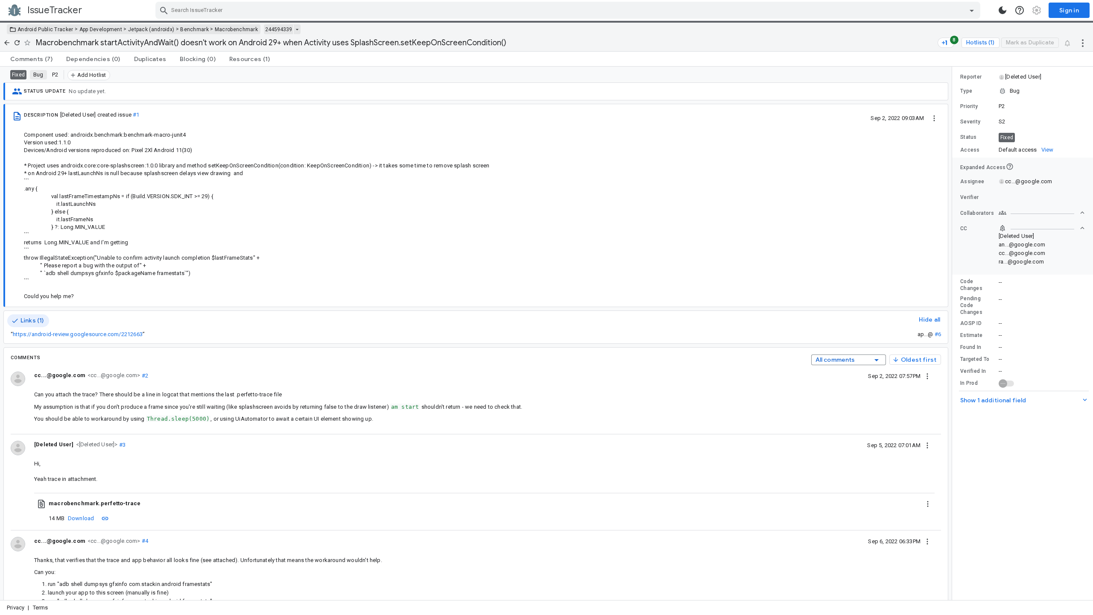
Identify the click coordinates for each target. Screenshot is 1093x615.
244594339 (278, 29)
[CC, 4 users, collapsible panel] (1042, 228)
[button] (96, 444)
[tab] (31, 59)
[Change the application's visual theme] (1002, 10)
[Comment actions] (927, 376)
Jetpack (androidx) (151, 29)
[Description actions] (934, 118)
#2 (144, 375)
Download (81, 518)
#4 (144, 541)
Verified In (973, 371)
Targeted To (974, 359)
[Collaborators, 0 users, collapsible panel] (1042, 213)
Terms (40, 607)
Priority (969, 106)
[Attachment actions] (928, 503)
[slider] (953, 333)
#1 (136, 114)
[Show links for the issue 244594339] (297, 29)
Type (966, 91)
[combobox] (569, 10)
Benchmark (194, 29)
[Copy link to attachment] (105, 518)
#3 (122, 444)
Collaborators (977, 213)
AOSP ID (971, 323)
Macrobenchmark (236, 29)
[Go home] (7, 43)
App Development (101, 29)
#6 (938, 334)
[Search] (164, 10)
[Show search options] (972, 10)
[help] (1019, 10)
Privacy (15, 607)
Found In (970, 347)
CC (963, 228)
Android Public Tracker (45, 29)
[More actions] (1083, 43)
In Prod (969, 383)
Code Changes (971, 284)
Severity (970, 122)
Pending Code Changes (971, 305)
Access (970, 150)
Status (968, 137)
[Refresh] (17, 43)
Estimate (971, 335)
